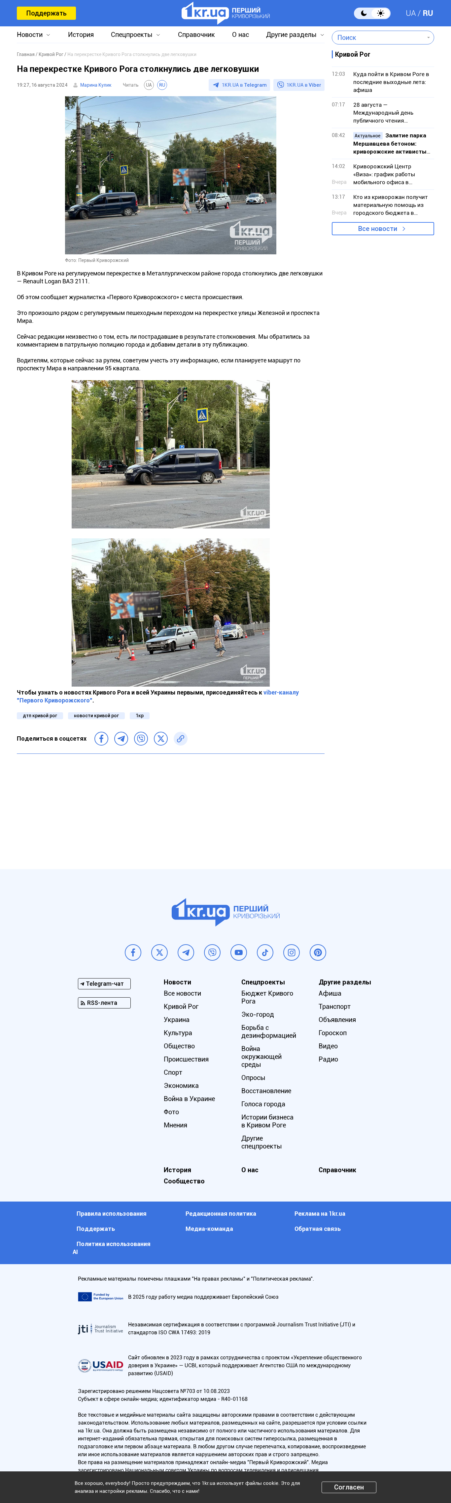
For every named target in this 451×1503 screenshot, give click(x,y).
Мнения (175, 1125)
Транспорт (335, 1006)
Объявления (337, 1020)
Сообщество (184, 1181)
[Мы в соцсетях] (133, 952)
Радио (328, 1059)
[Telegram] (121, 739)
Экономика (181, 1086)
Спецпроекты (132, 35)
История (81, 35)
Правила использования (112, 1213)
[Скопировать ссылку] (181, 739)
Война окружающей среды (261, 1056)
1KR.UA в (244, 85)
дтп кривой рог (40, 715)
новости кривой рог (96, 715)
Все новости (377, 229)
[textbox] (378, 37)
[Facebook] (101, 739)
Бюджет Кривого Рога (267, 997)
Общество (179, 1046)
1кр (140, 715)
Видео (328, 1046)
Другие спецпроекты (261, 1142)
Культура (178, 1033)
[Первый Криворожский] (226, 13)
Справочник (196, 35)
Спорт (173, 1072)
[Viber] (141, 739)
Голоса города (263, 1104)
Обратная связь (318, 1228)
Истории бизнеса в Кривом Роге (267, 1121)
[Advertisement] (171, 806)
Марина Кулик (96, 85)
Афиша (330, 993)
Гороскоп (333, 1033)
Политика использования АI (112, 1247)
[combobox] (378, 37)
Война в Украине (189, 1099)
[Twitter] (161, 739)
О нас (240, 35)
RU (428, 13)
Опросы (253, 1078)
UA (411, 13)
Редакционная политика (221, 1213)
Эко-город (257, 1014)
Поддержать (46, 13)
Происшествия (186, 1059)
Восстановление (266, 1091)
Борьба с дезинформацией (268, 1031)
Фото (171, 1112)
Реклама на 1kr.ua (320, 1213)
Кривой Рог (181, 1006)
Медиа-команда (209, 1228)
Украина (177, 1020)
